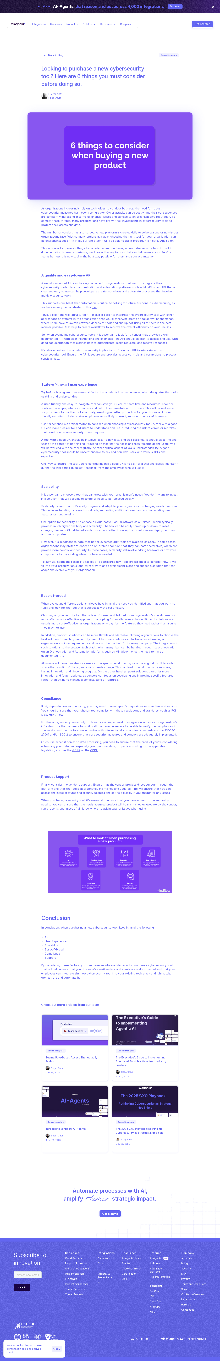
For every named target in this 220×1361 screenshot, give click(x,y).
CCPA (94, 750)
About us (186, 1258)
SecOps (154, 1291)
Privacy (185, 1278)
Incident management (77, 1283)
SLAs (184, 1289)
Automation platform (157, 1270)
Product (70, 23)
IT (99, 1268)
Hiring (184, 1263)
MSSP (153, 1311)
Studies (126, 1263)
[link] (56, 1051)
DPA (183, 1273)
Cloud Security (73, 1258)
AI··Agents (155, 1258)
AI (99, 1282)
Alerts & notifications (77, 1268)
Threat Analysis (74, 1294)
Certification (129, 1273)
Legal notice (188, 1299)
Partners (186, 1304)
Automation (82, 651)
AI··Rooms (155, 1263)
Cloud (101, 1263)
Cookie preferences (192, 1294)
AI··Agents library (131, 1258)
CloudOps (155, 1301)
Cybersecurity (106, 1258)
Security (186, 1268)
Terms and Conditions (193, 1283)
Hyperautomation (160, 1276)
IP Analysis (71, 1278)
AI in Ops (155, 1306)
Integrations (39, 23)
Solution (87, 23)
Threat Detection (75, 1289)
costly (140, 212)
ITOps (153, 1296)
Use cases (56, 23)
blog (94, 307)
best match (115, 607)
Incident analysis (74, 1273)
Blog (124, 1278)
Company (125, 23)
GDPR (76, 750)
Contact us (187, 1309)
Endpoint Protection (76, 1263)
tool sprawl (147, 319)
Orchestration (59, 651)
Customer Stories (132, 1268)
